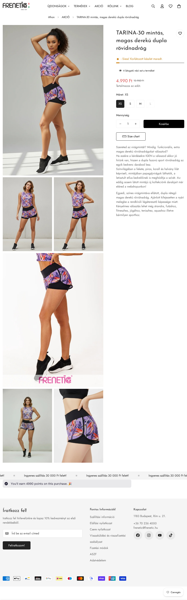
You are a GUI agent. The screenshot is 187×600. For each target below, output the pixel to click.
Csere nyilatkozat (100, 529)
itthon (51, 17)
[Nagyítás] (96, 33)
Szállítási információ (102, 517)
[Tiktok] (170, 535)
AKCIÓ (99, 6)
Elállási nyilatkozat (101, 523)
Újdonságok (56, 6)
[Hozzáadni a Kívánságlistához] (180, 33)
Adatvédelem (98, 560)
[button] (131, 136)
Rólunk (113, 6)
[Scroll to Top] (180, 580)
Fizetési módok (99, 548)
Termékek (80, 6)
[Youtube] (159, 535)
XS (120, 104)
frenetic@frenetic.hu (145, 528)
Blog (129, 6)
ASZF (93, 554)
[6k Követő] (148, 535)
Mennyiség (122, 115)
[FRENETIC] (16, 6)
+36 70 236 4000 (145, 523)
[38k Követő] (137, 535)
